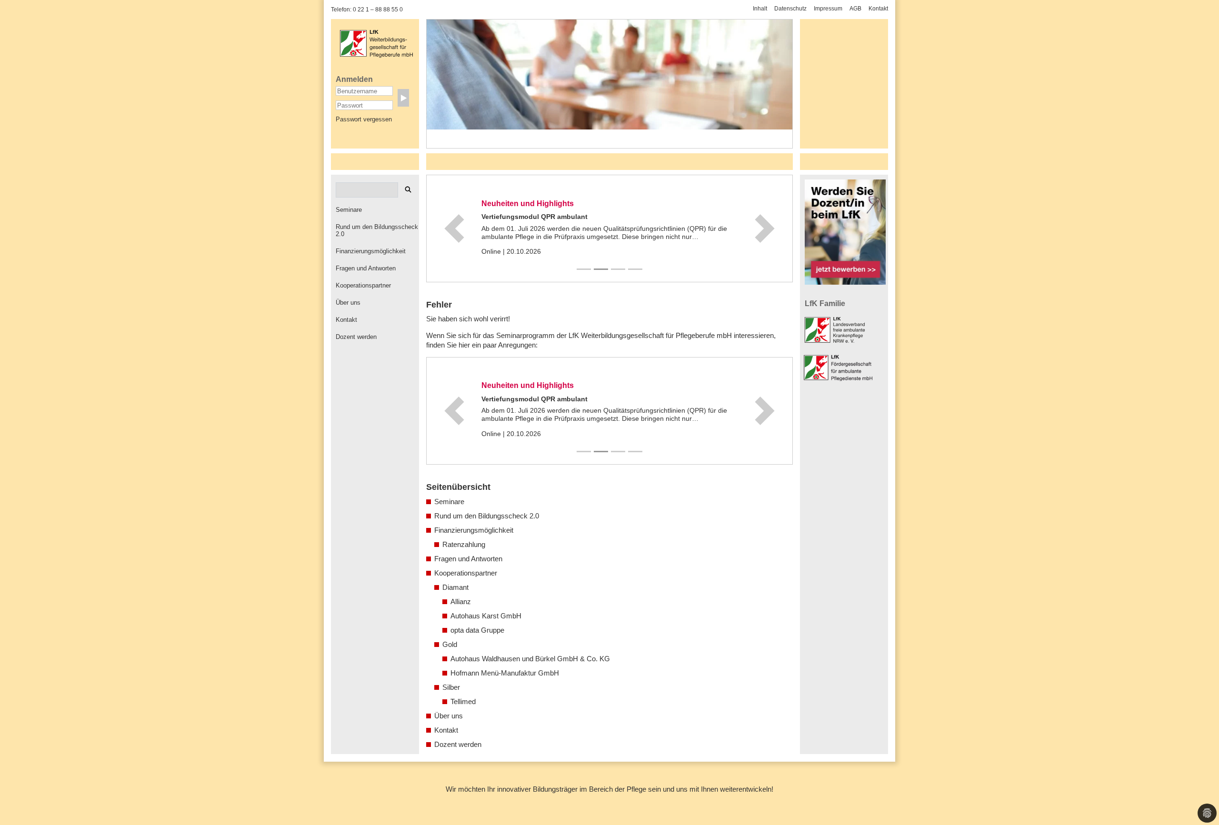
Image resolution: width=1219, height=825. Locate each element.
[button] (454, 228)
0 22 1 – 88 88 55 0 (378, 9)
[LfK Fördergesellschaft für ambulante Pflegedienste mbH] (840, 367)
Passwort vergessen (364, 119)
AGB (855, 8)
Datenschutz (790, 8)
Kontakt (878, 8)
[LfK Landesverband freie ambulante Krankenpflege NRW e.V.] (837, 329)
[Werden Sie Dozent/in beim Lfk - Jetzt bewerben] (845, 232)
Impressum (828, 8)
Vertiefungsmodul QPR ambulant (534, 216)
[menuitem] (377, 209)
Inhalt (760, 8)
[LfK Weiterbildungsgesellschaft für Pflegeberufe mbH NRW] (376, 42)
